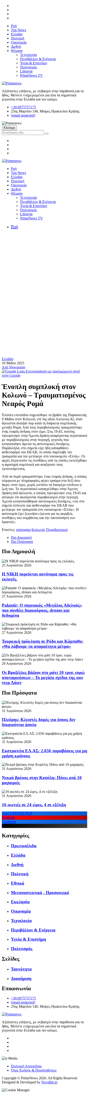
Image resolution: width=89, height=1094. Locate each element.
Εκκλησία (20, 901)
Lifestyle (26, 71)
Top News (18, 30)
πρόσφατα (23, 530)
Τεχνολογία (28, 55)
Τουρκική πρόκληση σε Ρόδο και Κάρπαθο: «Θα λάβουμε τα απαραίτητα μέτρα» (42, 644)
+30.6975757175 (23, 107)
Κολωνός (38, 530)
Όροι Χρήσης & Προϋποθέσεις (34, 1070)
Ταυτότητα (21, 969)
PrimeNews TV (31, 75)
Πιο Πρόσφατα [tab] (22, 542)
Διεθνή (16, 46)
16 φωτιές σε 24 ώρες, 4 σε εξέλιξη (34, 804)
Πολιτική (17, 38)
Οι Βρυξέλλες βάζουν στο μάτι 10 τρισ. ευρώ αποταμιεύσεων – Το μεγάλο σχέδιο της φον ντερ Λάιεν (43, 677)
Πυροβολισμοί (57, 530)
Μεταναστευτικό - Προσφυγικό (40, 892)
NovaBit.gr (49, 1082)
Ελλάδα (16, 34)
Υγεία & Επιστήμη (33, 63)
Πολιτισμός (28, 67)
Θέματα (16, 51)
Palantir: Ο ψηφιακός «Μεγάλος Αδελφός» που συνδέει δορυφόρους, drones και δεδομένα (42, 610)
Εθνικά (17, 883)
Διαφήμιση (21, 978)
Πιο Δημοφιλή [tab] (21, 537)
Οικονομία (18, 42)
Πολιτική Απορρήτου (26, 1066)
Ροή (14, 26)
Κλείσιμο (9, 127)
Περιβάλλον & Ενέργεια (38, 59)
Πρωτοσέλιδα (24, 845)
